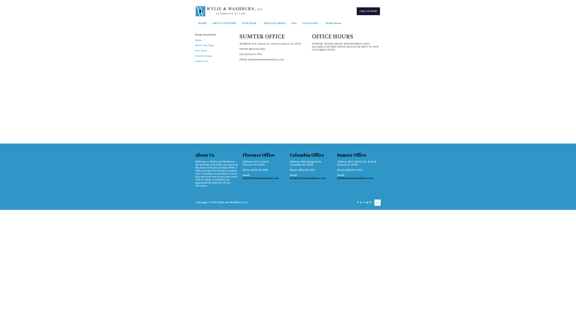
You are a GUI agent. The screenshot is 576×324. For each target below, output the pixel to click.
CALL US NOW (368, 11)
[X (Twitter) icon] (361, 202)
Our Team (201, 50)
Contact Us (201, 61)
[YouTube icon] (364, 202)
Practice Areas (203, 55)
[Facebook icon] (358, 202)
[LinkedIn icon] (367, 202)
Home (198, 40)
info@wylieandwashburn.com (261, 178)
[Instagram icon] (370, 202)
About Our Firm (204, 45)
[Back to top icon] (377, 203)
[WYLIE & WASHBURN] (229, 11)
